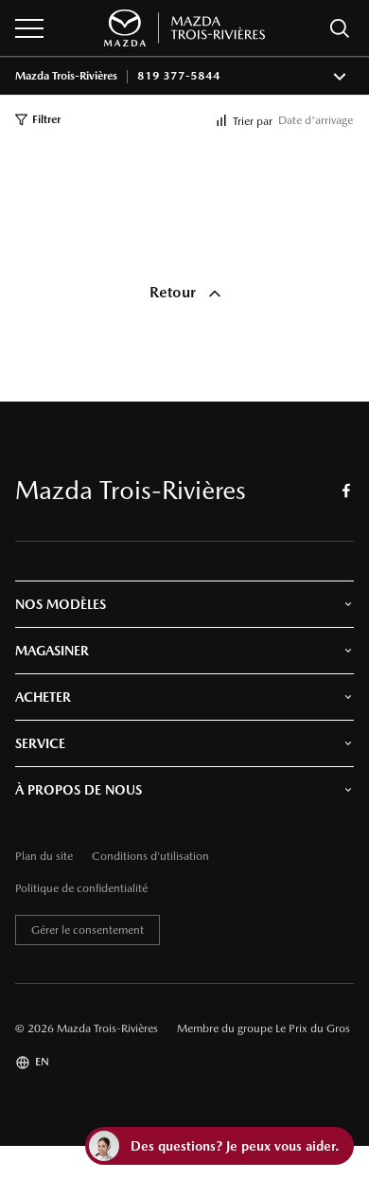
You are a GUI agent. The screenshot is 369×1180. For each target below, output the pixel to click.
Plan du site (44, 856)
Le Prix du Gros (312, 1028)
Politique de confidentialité (81, 889)
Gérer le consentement (87, 930)
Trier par (252, 121)
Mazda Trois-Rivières (66, 76)
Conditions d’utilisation (150, 856)
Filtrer (46, 119)
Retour (174, 292)
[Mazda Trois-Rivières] (184, 27)
